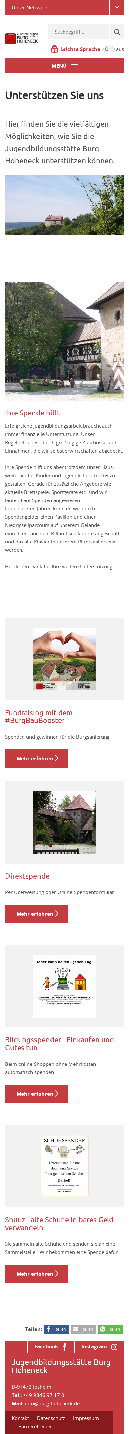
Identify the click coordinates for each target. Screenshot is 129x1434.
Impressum (86, 1418)
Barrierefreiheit (35, 1426)
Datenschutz (51, 1418)
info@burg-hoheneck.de (52, 1403)
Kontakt (20, 1418)
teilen (61, 1329)
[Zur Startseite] (21, 38)
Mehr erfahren (35, 758)
